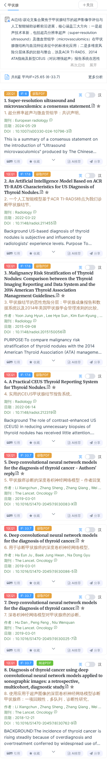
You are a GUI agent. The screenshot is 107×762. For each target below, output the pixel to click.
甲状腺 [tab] (13, 5)
